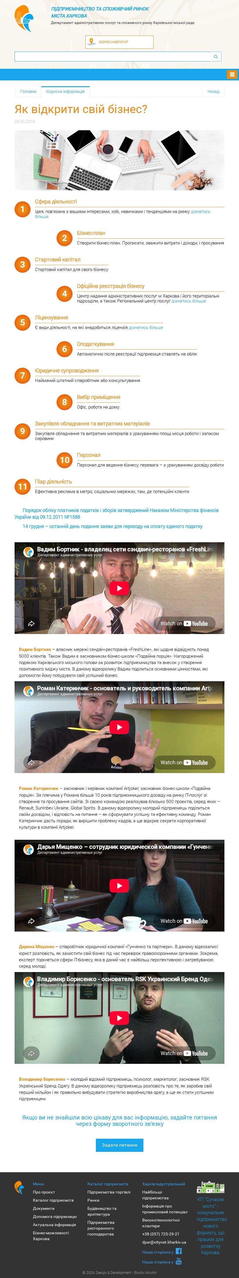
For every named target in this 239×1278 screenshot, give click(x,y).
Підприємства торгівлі (108, 1192)
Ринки (93, 1200)
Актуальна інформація (54, 1224)
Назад (213, 91)
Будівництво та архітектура (102, 1211)
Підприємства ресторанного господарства (101, 1228)
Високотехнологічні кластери (161, 1223)
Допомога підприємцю (55, 1216)
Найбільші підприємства (155, 1195)
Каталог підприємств (53, 1200)
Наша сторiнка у (158, 1252)
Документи (44, 1208)
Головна (28, 91)
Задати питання (119, 1145)
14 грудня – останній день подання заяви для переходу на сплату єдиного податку (113, 526)
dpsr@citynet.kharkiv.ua (164, 1242)
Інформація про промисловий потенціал (165, 1209)
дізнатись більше (189, 301)
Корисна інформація (65, 91)
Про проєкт (44, 1192)
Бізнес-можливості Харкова (51, 1236)
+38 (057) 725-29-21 (161, 1234)
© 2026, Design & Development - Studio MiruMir (119, 1272)
